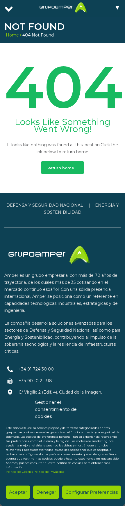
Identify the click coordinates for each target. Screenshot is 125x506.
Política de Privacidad (49, 472)
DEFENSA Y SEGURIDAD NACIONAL (44, 205)
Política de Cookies (19, 472)
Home (12, 35)
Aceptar (18, 492)
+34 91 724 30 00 (36, 369)
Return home (60, 168)
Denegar (46, 492)
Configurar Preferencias (91, 492)
